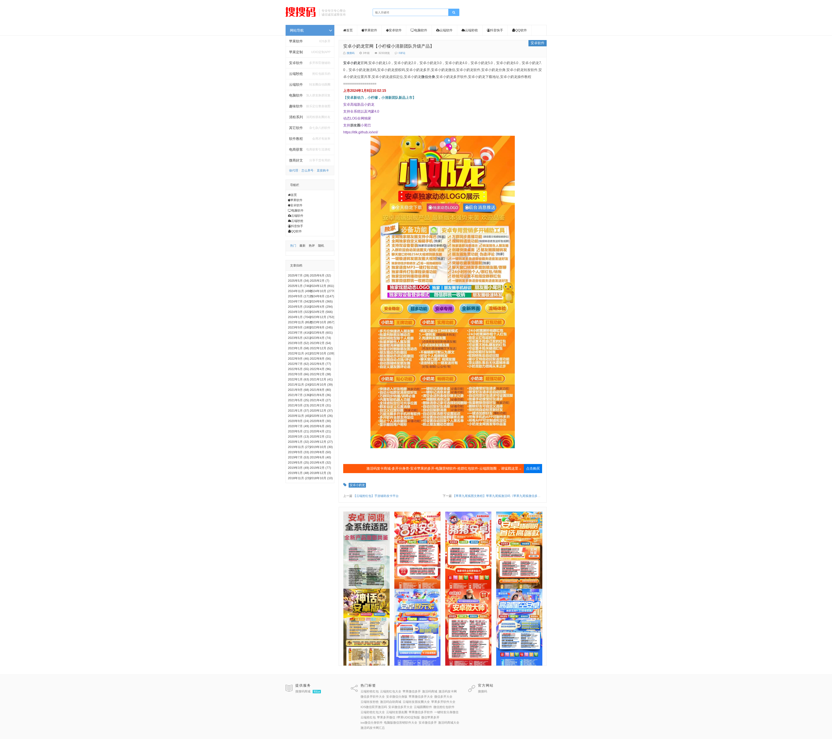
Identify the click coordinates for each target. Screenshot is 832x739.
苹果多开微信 (386, 717)
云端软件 (297, 215)
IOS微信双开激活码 (374, 707)
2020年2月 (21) (320, 436)
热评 (312, 245)
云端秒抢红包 (370, 691)
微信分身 (428, 77)
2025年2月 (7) (319, 280)
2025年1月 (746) (299, 286)
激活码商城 (429, 691)
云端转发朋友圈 (396, 712)
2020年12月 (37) (321, 410)
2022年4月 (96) (320, 369)
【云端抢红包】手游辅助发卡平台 (376, 496)
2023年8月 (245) (321, 327)
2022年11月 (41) (299, 353)
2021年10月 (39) (321, 384)
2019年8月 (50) (320, 452)
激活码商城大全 (448, 722)
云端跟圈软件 (423, 707)
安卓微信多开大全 (400, 707)
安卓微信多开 (428, 722)
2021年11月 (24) (299, 384)
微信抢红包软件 (444, 707)
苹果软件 (296, 41)
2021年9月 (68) (298, 389)
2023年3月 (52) (298, 343)
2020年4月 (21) (320, 431)
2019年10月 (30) (321, 447)
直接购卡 (323, 170)
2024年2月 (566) (321, 312)
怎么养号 (307, 170)
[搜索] (453, 12)
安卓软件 (296, 205)
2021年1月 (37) (298, 410)
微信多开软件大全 (373, 696)
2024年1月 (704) (299, 317)
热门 (293, 245)
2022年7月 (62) (298, 363)
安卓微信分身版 (396, 696)
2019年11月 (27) (299, 447)
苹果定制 (296, 52)
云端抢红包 (368, 717)
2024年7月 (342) (299, 301)
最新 (302, 245)
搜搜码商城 (302, 691)
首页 (294, 195)
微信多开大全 (443, 696)
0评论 (402, 53)
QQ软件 (296, 231)
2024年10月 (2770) (323, 291)
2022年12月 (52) (321, 348)
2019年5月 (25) (298, 462)
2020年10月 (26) (321, 415)
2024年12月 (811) (322, 286)
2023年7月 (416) (299, 332)
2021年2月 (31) (320, 405)
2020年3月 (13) (298, 436)
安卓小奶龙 (352, 63)
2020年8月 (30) (320, 421)
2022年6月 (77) (320, 363)
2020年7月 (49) (298, 426)
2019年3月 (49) (298, 467)
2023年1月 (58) (298, 348)
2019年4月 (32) (320, 462)
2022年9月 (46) (298, 358)
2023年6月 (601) (321, 332)
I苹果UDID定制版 (408, 717)
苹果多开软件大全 (443, 701)
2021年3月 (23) (298, 405)
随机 (321, 245)
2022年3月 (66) (298, 374)
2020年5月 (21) (298, 431)
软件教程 (296, 139)
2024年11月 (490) (300, 291)
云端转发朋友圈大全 (416, 701)
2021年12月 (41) (321, 379)
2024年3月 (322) (299, 312)
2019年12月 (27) (321, 441)
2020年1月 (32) (298, 441)
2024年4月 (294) (321, 306)
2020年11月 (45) (299, 415)
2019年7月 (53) (298, 457)
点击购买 (533, 468)
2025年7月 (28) (298, 275)
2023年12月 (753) (322, 317)
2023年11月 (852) (300, 322)
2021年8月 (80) (320, 389)
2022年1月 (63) (298, 379)
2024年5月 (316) (299, 306)
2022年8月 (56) (320, 358)
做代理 (293, 170)
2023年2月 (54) (320, 343)
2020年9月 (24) (298, 421)
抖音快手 (297, 226)
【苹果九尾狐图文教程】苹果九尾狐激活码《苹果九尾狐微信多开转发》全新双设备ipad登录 (515, 496)
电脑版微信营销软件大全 (400, 722)
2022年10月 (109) (322, 353)
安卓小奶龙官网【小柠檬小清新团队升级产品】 (388, 46)
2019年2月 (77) (320, 467)
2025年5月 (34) (298, 280)
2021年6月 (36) (320, 395)
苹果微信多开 (412, 691)
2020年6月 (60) (320, 426)
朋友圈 (355, 125)
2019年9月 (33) (298, 452)
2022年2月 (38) (320, 374)
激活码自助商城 (390, 701)
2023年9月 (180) (299, 327)
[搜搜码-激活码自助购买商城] (301, 16)
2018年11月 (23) (299, 478)
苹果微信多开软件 (421, 712)
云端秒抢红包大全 (373, 712)
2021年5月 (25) (298, 400)
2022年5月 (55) (298, 369)
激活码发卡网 (448, 691)
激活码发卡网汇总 (373, 727)
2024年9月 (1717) (300, 296)
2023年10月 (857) (322, 322)
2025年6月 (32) (320, 275)
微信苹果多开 (430, 717)
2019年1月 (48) (298, 473)
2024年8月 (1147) (322, 296)
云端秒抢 (296, 74)
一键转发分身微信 (446, 712)
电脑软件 (297, 210)
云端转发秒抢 (370, 701)
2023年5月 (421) (299, 338)
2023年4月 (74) (320, 338)
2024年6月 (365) (321, 301)
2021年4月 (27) (320, 400)
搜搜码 (350, 53)
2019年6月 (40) (320, 457)
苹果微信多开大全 (421, 696)
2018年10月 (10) (321, 478)
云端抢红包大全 (390, 691)
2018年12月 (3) (320, 473)
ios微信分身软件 (372, 722)
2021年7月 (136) (299, 395)
